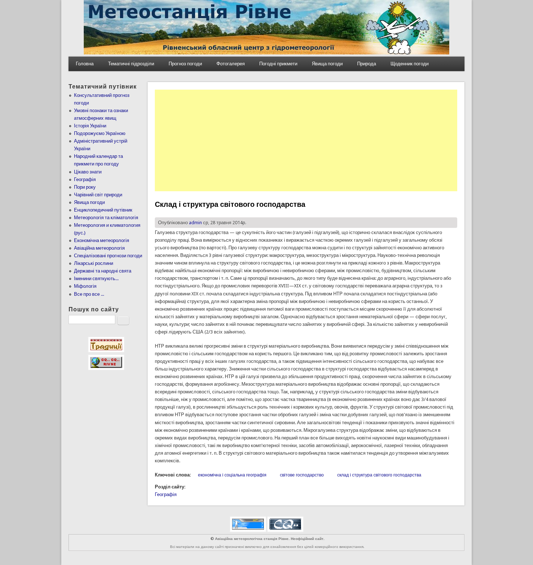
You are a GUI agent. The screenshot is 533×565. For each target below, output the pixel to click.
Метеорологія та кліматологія (106, 217)
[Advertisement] (306, 140)
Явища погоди (327, 63)
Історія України (90, 125)
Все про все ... (89, 294)
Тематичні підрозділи (131, 63)
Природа (366, 63)
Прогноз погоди (185, 63)
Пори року (85, 187)
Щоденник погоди (410, 63)
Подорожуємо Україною (99, 133)
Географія (166, 494)
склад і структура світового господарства (379, 475)
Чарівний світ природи (98, 194)
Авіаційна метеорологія (99, 248)
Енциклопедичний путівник (103, 210)
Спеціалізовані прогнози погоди (108, 255)
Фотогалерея (230, 63)
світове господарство (302, 475)
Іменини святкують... (96, 278)
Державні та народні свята (102, 271)
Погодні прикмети (278, 63)
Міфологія (85, 286)
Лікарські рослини (93, 263)
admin (195, 222)
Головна (85, 63)
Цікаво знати (88, 172)
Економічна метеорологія (101, 240)
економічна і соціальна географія (232, 475)
